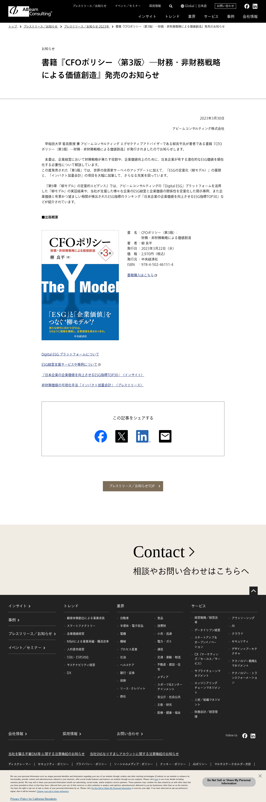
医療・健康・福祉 (169, 713)
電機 (123, 634)
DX (69, 673)
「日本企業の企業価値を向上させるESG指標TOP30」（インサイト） (93, 375)
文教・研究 (164, 705)
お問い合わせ (225, 6)
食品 (160, 618)
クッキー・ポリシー (173, 764)
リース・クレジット (132, 688)
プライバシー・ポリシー (91, 764)
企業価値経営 (75, 634)
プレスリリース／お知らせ (90, 6)
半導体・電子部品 (131, 626)
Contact (159, 551)
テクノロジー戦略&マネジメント (244, 663)
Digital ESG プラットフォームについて (70, 354)
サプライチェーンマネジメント (207, 673)
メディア (163, 677)
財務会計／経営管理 (206, 714)
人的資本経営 (75, 649)
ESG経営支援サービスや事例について (69, 364)
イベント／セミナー (128, 6)
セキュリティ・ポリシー (53, 764)
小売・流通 (164, 634)
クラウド (237, 634)
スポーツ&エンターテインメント (169, 686)
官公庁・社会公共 (169, 697)
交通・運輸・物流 (169, 657)
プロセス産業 (128, 649)
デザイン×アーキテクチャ (244, 651)
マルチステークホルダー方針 (232, 764)
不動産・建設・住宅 (169, 666)
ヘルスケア (127, 665)
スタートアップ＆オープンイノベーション (206, 642)
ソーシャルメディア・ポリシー (133, 764)
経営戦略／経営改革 (206, 620)
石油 (123, 657)
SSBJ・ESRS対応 (78, 657)
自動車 (124, 618)
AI (233, 626)
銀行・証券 (127, 673)
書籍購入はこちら (140, 275)
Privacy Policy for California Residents (33, 799)
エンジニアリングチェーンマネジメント (207, 688)
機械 (123, 641)
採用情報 (155, 6)
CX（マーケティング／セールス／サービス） (207, 659)
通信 (160, 649)
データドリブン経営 (207, 630)
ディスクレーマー (19, 764)
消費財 (161, 626)
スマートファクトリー (81, 626)
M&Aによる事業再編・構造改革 (88, 641)
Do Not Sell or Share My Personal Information (229, 782)
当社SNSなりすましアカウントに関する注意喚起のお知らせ (134, 754)
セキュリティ (240, 641)
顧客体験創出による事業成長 (86, 618)
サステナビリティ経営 (81, 665)
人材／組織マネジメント (207, 702)
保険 (123, 680)
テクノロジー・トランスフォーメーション (244, 678)
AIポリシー (200, 764)
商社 (123, 696)
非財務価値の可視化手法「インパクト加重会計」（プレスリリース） (93, 385)
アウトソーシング (243, 618)
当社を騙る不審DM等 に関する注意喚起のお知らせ (46, 754)
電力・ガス (164, 641)
